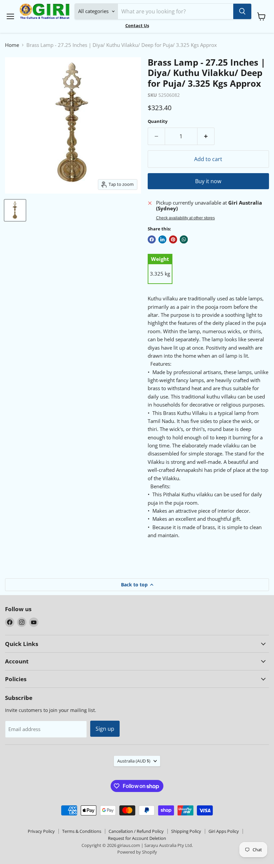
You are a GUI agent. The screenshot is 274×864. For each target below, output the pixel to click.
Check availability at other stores (185, 218)
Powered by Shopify (137, 852)
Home (12, 45)
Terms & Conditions (81, 831)
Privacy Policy (41, 831)
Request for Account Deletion (137, 838)
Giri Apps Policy (224, 831)
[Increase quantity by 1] (206, 136)
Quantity (157, 121)
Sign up (105, 728)
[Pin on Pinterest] (173, 239)
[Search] (242, 11)
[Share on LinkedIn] (162, 239)
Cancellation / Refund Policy (136, 831)
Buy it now (208, 181)
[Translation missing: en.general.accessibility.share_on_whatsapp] (184, 239)
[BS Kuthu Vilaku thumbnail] (15, 210)
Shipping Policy (186, 831)
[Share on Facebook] (152, 239)
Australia (133, 761)
